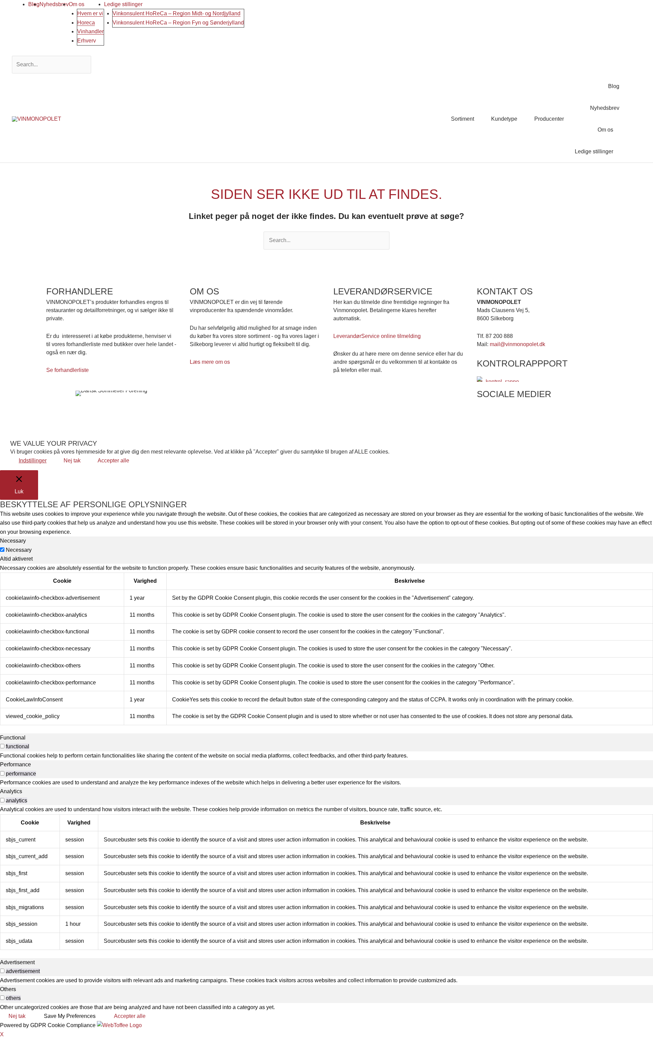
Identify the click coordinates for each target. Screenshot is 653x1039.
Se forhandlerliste (67, 370)
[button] (633, 119)
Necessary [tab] (13, 541)
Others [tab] (8, 989)
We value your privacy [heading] (53, 443)
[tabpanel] (326, 644)
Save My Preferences (70, 1016)
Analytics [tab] (11, 791)
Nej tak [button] (72, 460)
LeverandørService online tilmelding (377, 336)
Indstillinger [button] (33, 460)
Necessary (19, 550)
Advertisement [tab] (17, 962)
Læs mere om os (210, 362)
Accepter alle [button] (113, 460)
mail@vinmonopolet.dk (517, 344)
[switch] (2, 746)
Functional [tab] (13, 737)
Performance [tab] (15, 764)
